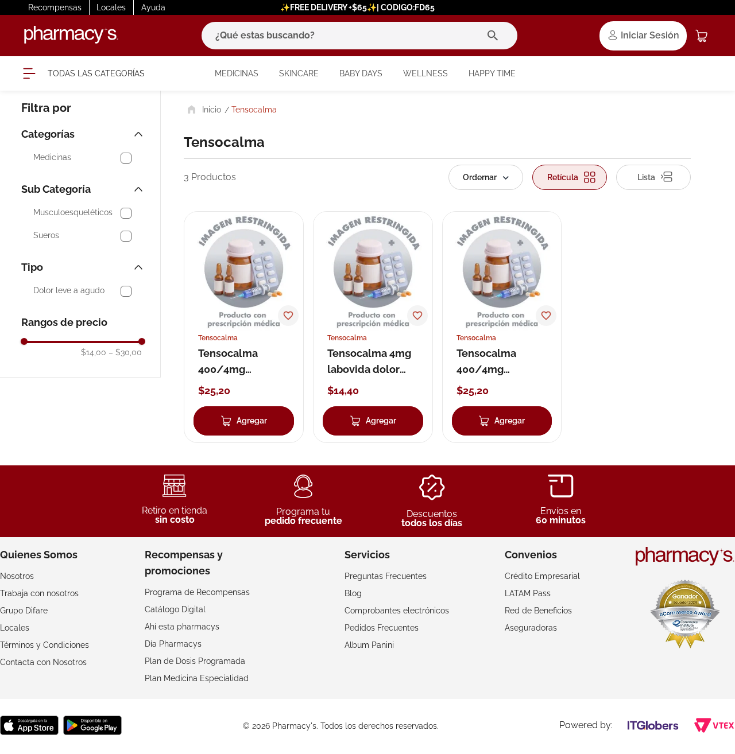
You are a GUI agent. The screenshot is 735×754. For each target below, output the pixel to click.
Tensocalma (254, 109)
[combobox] (359, 35)
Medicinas (52, 157)
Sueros (46, 235)
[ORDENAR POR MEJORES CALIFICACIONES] (485, 177)
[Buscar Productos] (495, 35)
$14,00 (93, 352)
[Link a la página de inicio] (203, 109)
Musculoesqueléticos (73, 212)
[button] (83, 134)
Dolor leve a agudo (69, 290)
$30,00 (125, 352)
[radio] (569, 177)
